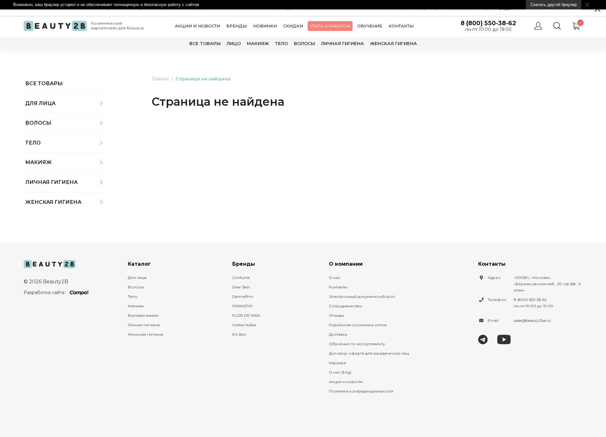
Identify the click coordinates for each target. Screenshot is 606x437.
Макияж (258, 43)
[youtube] (504, 339)
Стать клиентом (330, 25)
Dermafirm (242, 296)
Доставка (338, 334)
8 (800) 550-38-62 (488, 23)
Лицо (234, 43)
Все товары (205, 43)
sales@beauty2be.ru (532, 320)
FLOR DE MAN (246, 315)
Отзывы (336, 315)
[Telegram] (483, 339)
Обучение (369, 25)
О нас (334, 277)
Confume (241, 277)
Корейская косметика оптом (358, 324)
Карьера (337, 362)
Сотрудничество (345, 306)
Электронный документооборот (362, 296)
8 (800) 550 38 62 (530, 299)
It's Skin (239, 334)
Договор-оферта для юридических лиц (369, 353)
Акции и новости (197, 25)
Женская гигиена (393, 43)
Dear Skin (241, 287)
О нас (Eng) (340, 372)
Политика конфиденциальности (361, 391)
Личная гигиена (342, 43)
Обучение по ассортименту (357, 343)
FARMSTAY (242, 306)
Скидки (293, 25)
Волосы (304, 43)
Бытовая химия (143, 315)
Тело (281, 43)
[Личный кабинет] (538, 26)
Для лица (40, 103)
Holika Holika (244, 324)
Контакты (401, 25)
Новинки (265, 25)
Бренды (236, 25)
